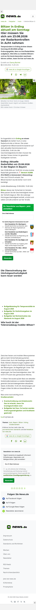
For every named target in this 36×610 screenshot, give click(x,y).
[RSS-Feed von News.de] (24, 602)
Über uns (6, 554)
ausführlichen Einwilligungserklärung (16, 475)
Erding (26, 422)
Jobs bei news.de (9, 579)
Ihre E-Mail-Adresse (8, 213)
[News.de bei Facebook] (18, 602)
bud (2, 417)
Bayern (15, 422)
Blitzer (21, 422)
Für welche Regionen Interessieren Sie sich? (16, 222)
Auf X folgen (10, 503)
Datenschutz (8, 540)
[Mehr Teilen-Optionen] (25, 74)
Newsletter (7, 558)
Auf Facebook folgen (14, 498)
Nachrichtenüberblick (11, 572)
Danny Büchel (15, 62)
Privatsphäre (8, 587)
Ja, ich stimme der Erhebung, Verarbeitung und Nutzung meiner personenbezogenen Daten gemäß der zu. (17, 472)
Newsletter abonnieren (15, 511)
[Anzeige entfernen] (34, 602)
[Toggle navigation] (33, 16)
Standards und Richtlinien (13, 544)
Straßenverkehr (14, 424)
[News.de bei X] (21, 602)
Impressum (7, 536)
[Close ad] (1, 11)
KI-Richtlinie (7, 583)
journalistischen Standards (11, 429)
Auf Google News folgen (15, 507)
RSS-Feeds (7, 564)
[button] (18, 69)
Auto (10, 422)
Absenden (8, 258)
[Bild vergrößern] (34, 80)
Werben (6, 550)
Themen (6, 568)
